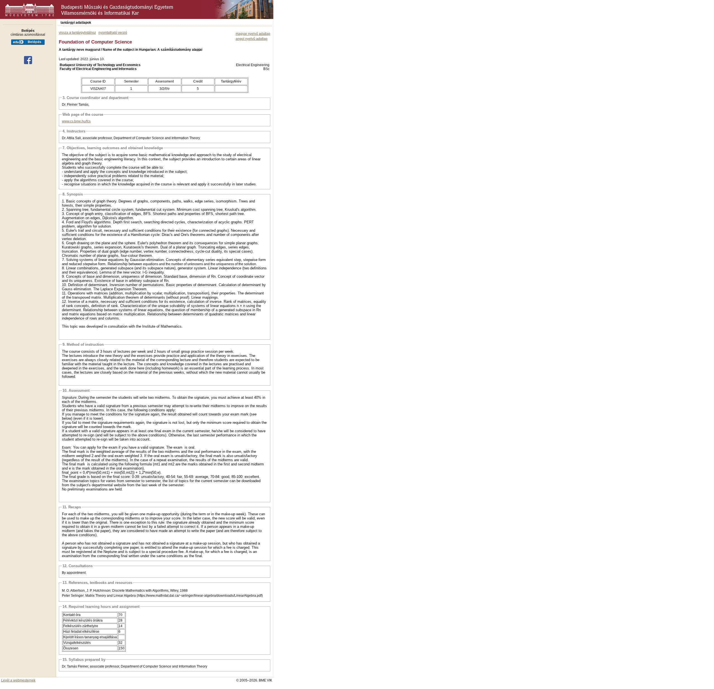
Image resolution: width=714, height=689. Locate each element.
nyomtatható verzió (112, 33)
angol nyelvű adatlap (251, 39)
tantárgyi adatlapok (76, 23)
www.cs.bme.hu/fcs (76, 121)
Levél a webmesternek (18, 680)
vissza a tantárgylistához (77, 33)
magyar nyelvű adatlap (253, 34)
